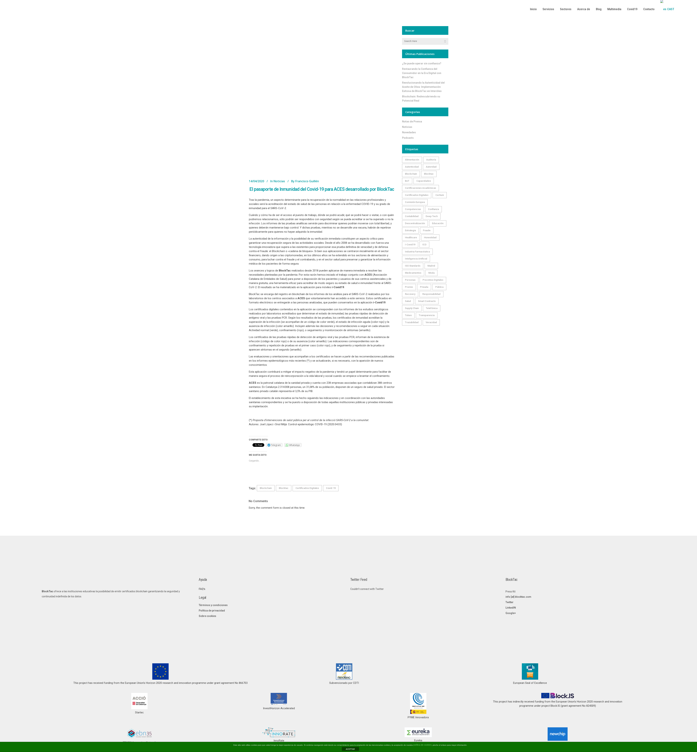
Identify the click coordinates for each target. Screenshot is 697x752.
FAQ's (202, 589)
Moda (431, 272)
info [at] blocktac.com (518, 596)
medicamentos (413, 272)
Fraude (427, 230)
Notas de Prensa (412, 121)
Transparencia (427, 315)
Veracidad (431, 322)
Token (408, 315)
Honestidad (430, 237)
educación (437, 223)
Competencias (413, 209)
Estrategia (410, 230)
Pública (439, 287)
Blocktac (283, 488)
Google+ (511, 613)
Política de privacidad (212, 610)
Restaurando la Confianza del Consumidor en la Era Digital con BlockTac (421, 73)
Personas (410, 280)
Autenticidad (412, 166)
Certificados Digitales (307, 488)
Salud (408, 301)
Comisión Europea (415, 202)
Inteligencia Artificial (416, 258)
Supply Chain (412, 308)
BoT (407, 181)
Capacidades (423, 181)
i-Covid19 (410, 244)
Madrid (431, 265)
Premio (409, 287)
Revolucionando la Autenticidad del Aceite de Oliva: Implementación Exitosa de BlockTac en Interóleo (423, 86)
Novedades (409, 132)
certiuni (439, 195)
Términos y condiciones (213, 605)
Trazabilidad (412, 322)
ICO (424, 244)
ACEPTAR (350, 749)
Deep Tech (432, 216)
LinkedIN (511, 607)
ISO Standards (412, 265)
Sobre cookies (207, 616)
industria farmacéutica (417, 251)
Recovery (410, 294)
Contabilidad (412, 216)
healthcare (411, 237)
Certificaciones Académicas (420, 188)
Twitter (509, 602)
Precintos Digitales (433, 280)
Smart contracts (427, 301)
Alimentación (412, 159)
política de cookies (422, 745)
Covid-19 (331, 488)
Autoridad (431, 166)
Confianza (433, 209)
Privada (424, 287)
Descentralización (415, 223)
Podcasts (408, 137)
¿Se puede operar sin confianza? (421, 63)
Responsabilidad (431, 294)
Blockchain (266, 488)
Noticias (279, 181)
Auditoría (431, 159)
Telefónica (431, 308)
